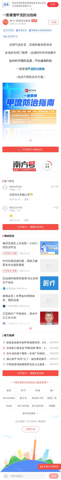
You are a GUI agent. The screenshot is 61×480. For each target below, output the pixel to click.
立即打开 (30, 429)
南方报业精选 (9, 398)
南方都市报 (37, 406)
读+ (52, 390)
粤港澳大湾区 (38, 398)
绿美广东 (52, 398)
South (9, 405)
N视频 (52, 405)
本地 (37, 390)
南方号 (23, 398)
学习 (23, 390)
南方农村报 (23, 406)
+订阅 (53, 22)
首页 (9, 390)
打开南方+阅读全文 (32, 149)
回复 (26, 199)
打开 (53, 4)
